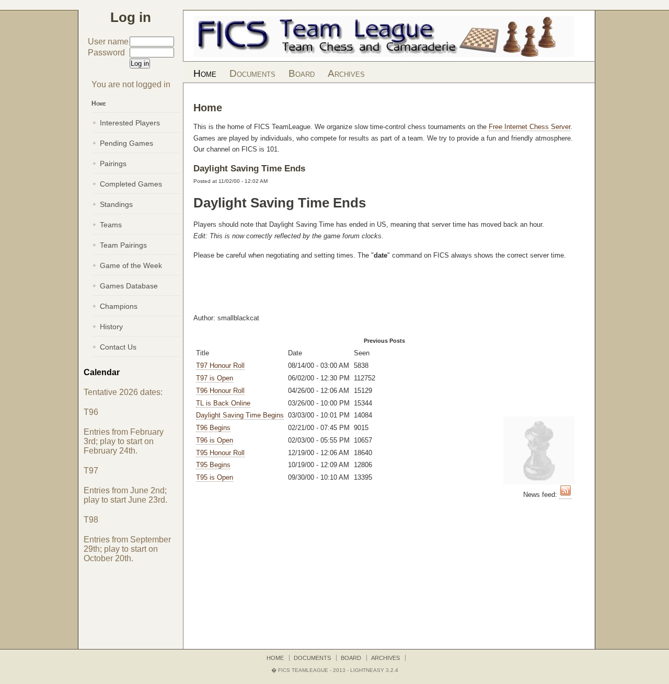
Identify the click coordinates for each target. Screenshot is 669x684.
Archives (346, 73)
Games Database (129, 286)
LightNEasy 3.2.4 (374, 670)
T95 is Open (214, 477)
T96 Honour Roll (220, 391)
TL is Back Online (223, 403)
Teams (111, 225)
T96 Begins (213, 428)
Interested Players (130, 123)
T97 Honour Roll (220, 365)
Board (302, 73)
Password (106, 52)
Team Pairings (123, 245)
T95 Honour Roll (220, 453)
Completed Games (131, 184)
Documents (252, 73)
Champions (118, 306)
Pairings (113, 163)
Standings (116, 204)
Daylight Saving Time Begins (240, 415)
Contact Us (118, 347)
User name (108, 41)
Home (204, 73)
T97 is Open (214, 378)
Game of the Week (131, 265)
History (111, 326)
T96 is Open (214, 440)
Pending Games (126, 143)
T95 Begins (213, 465)
